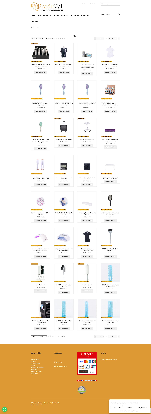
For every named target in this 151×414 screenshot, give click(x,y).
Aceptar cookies (116, 407)
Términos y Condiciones (37, 367)
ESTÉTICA (55, 15)
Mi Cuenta (35, 373)
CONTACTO (35, 21)
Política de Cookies (124, 411)
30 (112, 38)
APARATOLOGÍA (74, 15)
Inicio (34, 27)
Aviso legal (34, 369)
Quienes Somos (35, 359)
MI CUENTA (84, 4)
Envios (33, 365)
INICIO (33, 15)
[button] (4, 409)
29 (109, 38)
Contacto (33, 361)
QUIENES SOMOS (85, 15)
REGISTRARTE (92, 4)
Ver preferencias (142, 407)
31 (115, 38)
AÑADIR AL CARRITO (110, 181)
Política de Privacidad (133, 411)
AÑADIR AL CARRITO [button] (41, 72)
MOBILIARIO (64, 15)
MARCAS (39, 15)
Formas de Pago (35, 363)
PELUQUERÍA (46, 15)
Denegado (129, 407)
